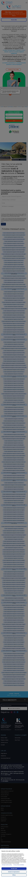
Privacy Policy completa (19, 864)
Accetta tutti (14, 868)
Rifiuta (14, 875)
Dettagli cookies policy (7, 864)
